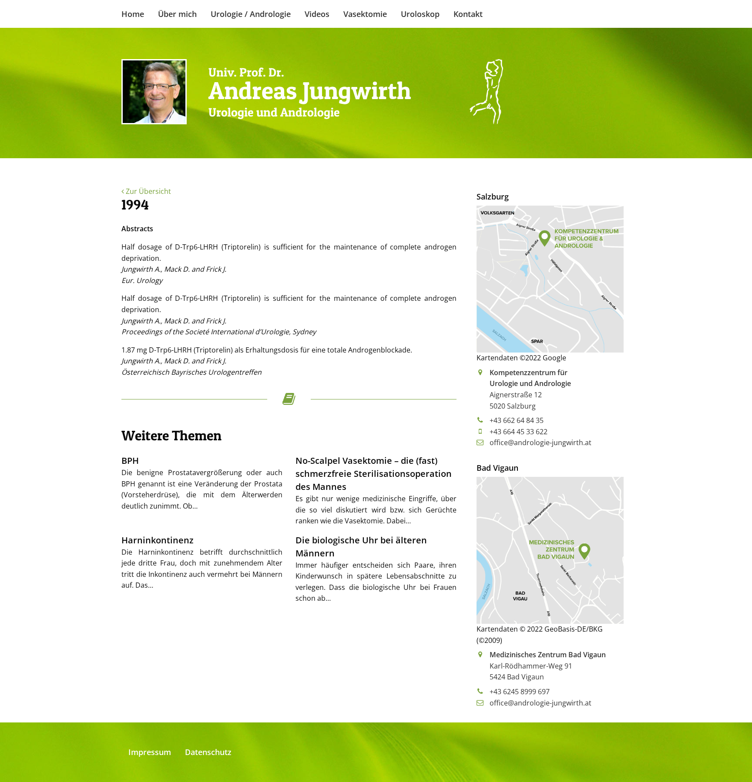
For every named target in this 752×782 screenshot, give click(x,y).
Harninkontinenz (157, 540)
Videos (317, 14)
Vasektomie (365, 14)
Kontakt (468, 14)
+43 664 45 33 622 (518, 431)
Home (132, 14)
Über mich (177, 14)
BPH (130, 460)
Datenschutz (208, 752)
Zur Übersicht (147, 191)
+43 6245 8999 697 (520, 691)
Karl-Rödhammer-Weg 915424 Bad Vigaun (548, 666)
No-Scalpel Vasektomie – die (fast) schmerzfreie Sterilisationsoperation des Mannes (373, 473)
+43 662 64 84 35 (517, 420)
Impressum (149, 752)
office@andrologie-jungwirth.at (540, 442)
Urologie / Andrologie (251, 14)
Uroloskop (420, 14)
